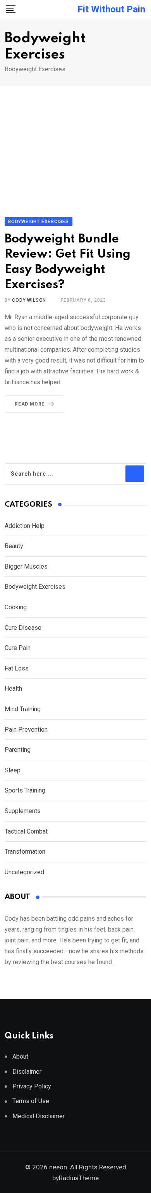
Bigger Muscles (26, 566)
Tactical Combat (27, 831)
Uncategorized (24, 872)
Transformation (25, 851)
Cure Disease (23, 627)
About (20, 1056)
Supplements (23, 811)
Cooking (16, 607)
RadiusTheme (79, 1178)
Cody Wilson (29, 300)
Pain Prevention (26, 729)
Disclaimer (26, 1071)
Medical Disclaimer (38, 1116)
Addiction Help (25, 525)
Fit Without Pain (111, 9)
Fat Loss (17, 668)
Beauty (14, 546)
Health (14, 688)
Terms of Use (30, 1101)
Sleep (13, 770)
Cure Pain (18, 648)
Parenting (18, 749)
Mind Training (23, 709)
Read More (30, 404)
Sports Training (25, 790)
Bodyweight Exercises (35, 586)
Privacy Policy (31, 1086)
